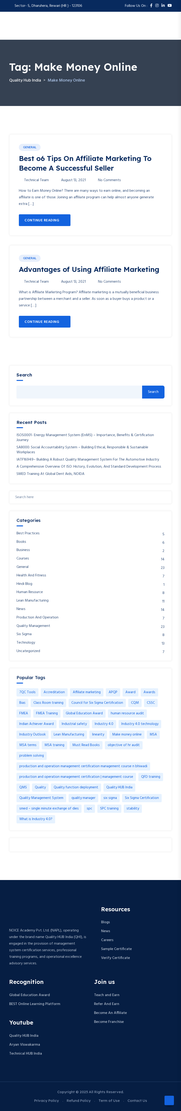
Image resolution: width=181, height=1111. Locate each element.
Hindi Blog (24, 584)
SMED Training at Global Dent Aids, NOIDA (50, 474)
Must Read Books (86, 745)
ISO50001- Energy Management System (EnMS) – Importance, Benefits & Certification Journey (85, 438)
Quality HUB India (119, 787)
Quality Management (33, 626)
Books (21, 542)
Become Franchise (109, 1022)
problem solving (31, 756)
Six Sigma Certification (142, 798)
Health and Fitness (31, 575)
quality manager (83, 798)
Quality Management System (41, 798)
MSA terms (28, 745)
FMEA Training (47, 713)
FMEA (23, 713)
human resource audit (127, 713)
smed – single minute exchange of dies (49, 808)
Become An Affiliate (110, 1013)
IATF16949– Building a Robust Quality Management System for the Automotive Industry (87, 459)
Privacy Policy (46, 1100)
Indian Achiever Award (36, 724)
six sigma (110, 798)
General (29, 147)
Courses (22, 558)
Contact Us (137, 1100)
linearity (98, 734)
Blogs (105, 922)
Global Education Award (84, 713)
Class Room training (48, 703)
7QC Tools (27, 692)
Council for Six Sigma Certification (97, 703)
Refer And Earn (106, 1004)
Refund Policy (79, 1100)
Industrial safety (74, 724)
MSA (153, 734)
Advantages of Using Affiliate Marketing (89, 269)
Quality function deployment (76, 787)
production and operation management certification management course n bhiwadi (83, 766)
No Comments (109, 180)
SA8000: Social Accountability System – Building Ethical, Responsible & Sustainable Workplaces (82, 450)
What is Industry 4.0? (35, 819)
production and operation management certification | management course (76, 777)
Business (23, 550)
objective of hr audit (124, 745)
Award (130, 692)
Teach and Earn (106, 995)
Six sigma (24, 634)
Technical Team (36, 180)
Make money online (127, 734)
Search (24, 375)
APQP (113, 692)
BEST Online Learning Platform (34, 1004)
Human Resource (29, 592)
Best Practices (28, 533)
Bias (22, 703)
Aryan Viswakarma (24, 1045)
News (20, 609)
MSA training (54, 745)
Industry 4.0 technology (139, 724)
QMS (23, 787)
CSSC (151, 703)
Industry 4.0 (104, 724)
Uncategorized (28, 651)
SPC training (109, 808)
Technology (25, 642)
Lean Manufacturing (32, 600)
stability (133, 808)
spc (89, 808)
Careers (107, 940)
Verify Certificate (115, 958)
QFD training (150, 777)
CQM (135, 703)
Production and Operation (37, 617)
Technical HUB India (25, 1054)
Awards (149, 692)
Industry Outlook (32, 734)
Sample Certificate (116, 949)
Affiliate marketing (87, 692)
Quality (40, 787)
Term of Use (109, 1100)
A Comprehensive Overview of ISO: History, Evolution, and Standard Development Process (88, 466)
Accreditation (54, 692)
